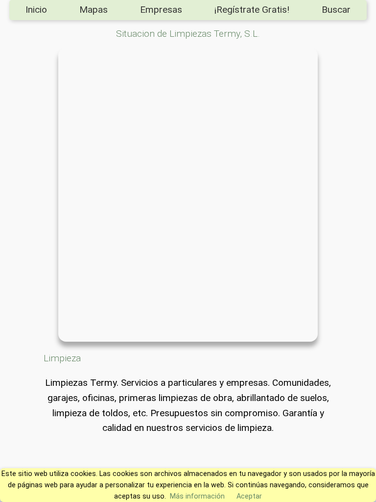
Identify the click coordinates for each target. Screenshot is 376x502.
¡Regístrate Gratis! (251, 9)
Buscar (336, 9)
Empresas (161, 9)
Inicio (36, 9)
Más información (197, 496)
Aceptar (249, 496)
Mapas (93, 9)
